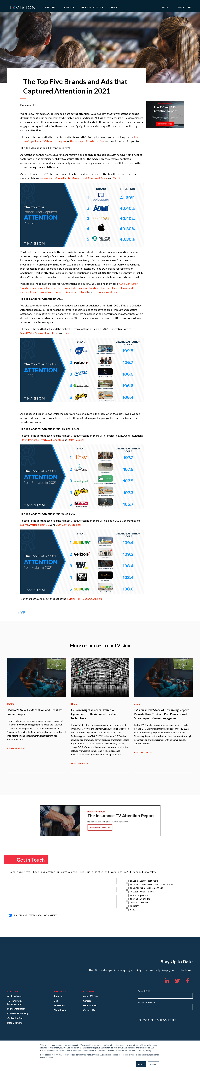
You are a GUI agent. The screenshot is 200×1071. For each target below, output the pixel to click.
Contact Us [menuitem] (184, 7)
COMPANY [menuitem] (88, 991)
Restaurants (72, 292)
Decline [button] (153, 1064)
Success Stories (92, 7)
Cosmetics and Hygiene (42, 287)
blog (10, 704)
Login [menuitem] (164, 7)
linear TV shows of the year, (51, 141)
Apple (104, 178)
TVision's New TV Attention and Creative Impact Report (34, 712)
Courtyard (94, 178)
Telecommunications (105, 292)
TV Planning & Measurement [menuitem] (14, 1002)
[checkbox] (156, 895)
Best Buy (45, 524)
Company (115, 7)
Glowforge (32, 439)
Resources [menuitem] (60, 991)
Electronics (63, 287)
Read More (14, 748)
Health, (116, 287)
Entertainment (79, 287)
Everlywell (46, 439)
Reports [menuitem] (58, 996)
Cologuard (48, 178)
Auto (122, 283)
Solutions (48, 7)
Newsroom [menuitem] (59, 1005)
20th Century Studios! (68, 524)
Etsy (22, 439)
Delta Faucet (75, 439)
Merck (116, 178)
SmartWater (27, 333)
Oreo (48, 333)
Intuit (55, 333)
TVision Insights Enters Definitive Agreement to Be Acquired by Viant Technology (94, 714)
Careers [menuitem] (87, 1001)
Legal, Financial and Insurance (47, 292)
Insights (68, 7)
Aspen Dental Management (71, 178)
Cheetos (68, 333)
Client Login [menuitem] (60, 1010)
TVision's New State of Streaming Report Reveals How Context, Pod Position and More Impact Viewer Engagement (161, 714)
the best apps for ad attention (87, 141)
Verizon (39, 333)
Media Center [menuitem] (90, 1005)
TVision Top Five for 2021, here (84, 598)
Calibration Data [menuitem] (15, 1018)
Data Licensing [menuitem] (14, 1023)
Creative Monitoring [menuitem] (17, 1013)
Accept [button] (140, 1064)
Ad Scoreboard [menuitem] (14, 996)
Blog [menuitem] (56, 1001)
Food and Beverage (100, 287)
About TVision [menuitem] (90, 996)
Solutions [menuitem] (13, 991)
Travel (84, 292)
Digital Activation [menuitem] (16, 1008)
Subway (24, 524)
